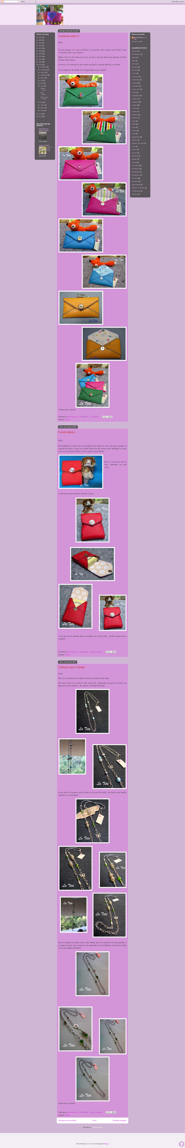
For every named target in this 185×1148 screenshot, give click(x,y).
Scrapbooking (136, 191)
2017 (40, 59)
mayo (42, 86)
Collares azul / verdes (71, 667)
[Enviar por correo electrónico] (103, 417)
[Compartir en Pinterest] (111, 417)
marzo (42, 105)
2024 (40, 40)
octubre (43, 72)
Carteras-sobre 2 (68, 36)
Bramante (135, 67)
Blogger (106, 1144)
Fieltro (134, 121)
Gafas (134, 134)
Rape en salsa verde (49, 148)
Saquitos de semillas (138, 188)
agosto (42, 78)
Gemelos (134, 140)
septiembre (44, 75)
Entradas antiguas (120, 1120)
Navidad (134, 162)
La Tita (41, 8)
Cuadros (134, 111)
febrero (42, 108)
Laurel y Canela (44, 145)
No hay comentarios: (96, 652)
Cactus (134, 73)
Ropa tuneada (136, 184)
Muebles (134, 159)
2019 (40, 54)
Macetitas (135, 156)
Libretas (134, 149)
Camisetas (135, 76)
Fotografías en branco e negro (44, 129)
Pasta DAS (135, 165)
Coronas (134, 108)
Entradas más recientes (67, 1120)
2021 (40, 48)
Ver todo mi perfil (137, 41)
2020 (40, 51)
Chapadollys (135, 95)
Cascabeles (135, 86)
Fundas (134, 130)
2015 (40, 64)
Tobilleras (135, 194)
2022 (40, 45)
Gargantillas (135, 137)
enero (42, 110)
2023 (40, 43)
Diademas (135, 115)
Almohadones (136, 54)
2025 (40, 37)
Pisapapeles (135, 172)
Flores (134, 127)
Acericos (134, 51)
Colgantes (135, 102)
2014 (40, 114)
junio (42, 83)
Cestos (134, 92)
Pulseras (134, 178)
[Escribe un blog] (105, 417)
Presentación (136, 175)
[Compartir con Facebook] (109, 417)
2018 (40, 56)
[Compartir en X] (107, 417)
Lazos (134, 146)
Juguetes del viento (138, 143)
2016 (40, 62)
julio (41, 80)
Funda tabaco (66, 432)
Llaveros (134, 153)
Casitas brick (136, 89)
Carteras (67, 419)
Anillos (134, 57)
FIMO (133, 124)
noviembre (43, 70)
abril (41, 102)
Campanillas (135, 80)
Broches (134, 70)
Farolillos (134, 118)
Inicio (94, 1120)
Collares (67, 1115)
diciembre (43, 67)
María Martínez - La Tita (140, 38)
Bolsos (134, 64)
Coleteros (135, 99)
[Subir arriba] (181, 1144)
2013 (40, 116)
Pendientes (135, 169)
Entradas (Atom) (97, 1127)
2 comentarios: (95, 416)
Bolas (133, 61)
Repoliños (135, 181)
